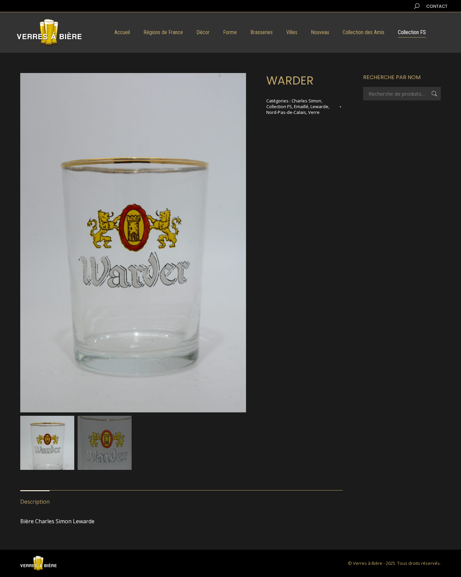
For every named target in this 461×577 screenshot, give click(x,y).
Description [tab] (35, 501)
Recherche (433, 93)
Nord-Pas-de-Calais (286, 112)
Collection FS (279, 106)
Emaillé (301, 106)
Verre (314, 112)
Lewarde (319, 106)
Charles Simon (306, 101)
